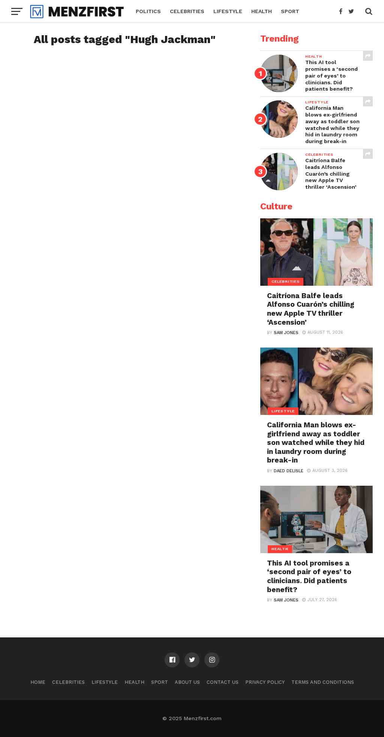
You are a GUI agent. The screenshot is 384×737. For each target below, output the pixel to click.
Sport (290, 11)
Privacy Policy (265, 682)
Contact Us (222, 682)
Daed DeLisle (288, 470)
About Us (187, 682)
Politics (148, 11)
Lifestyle (227, 11)
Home (37, 682)
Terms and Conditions (322, 682)
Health (261, 11)
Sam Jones (286, 332)
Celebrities (187, 11)
